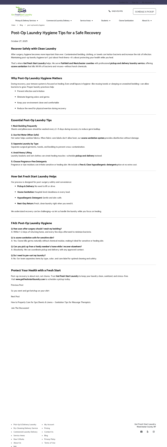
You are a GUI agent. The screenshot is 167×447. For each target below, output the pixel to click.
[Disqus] (83, 344)
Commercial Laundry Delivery (25, 432)
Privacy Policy (49, 439)
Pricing (47, 428)
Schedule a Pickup (144, 11)
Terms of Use (49, 443)
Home (13, 25)
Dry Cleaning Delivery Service (26, 428)
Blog (21, 25)
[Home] (21, 11)
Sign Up (135, 2)
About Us (17, 443)
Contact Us (123, 2)
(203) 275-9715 (117, 11)
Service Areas (19, 435)
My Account (147, 2)
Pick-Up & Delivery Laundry (25, 424)
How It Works (19, 439)
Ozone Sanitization (126, 20)
